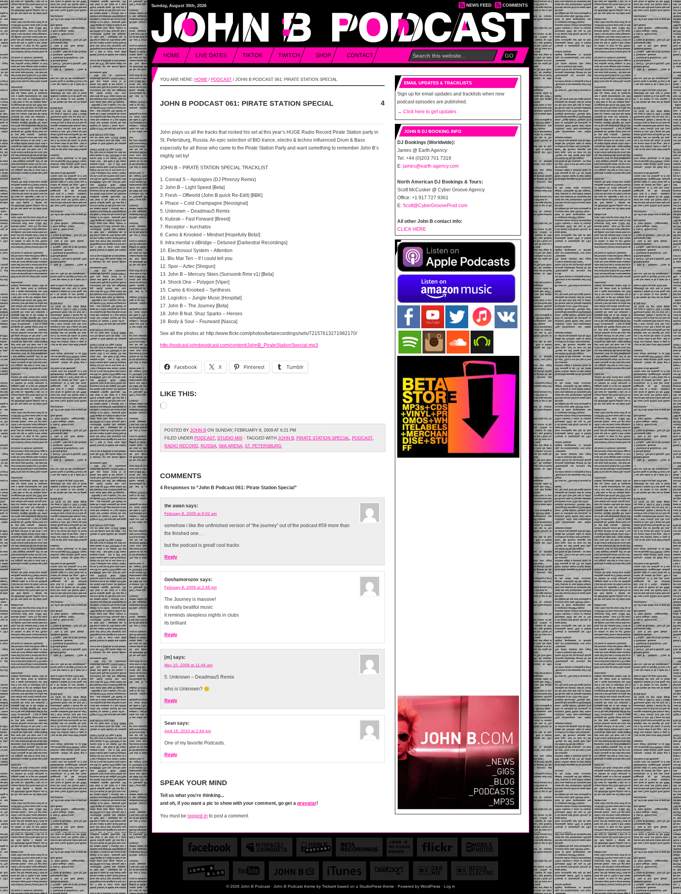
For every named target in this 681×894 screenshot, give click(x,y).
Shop (323, 55)
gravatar (306, 803)
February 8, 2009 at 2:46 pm (190, 587)
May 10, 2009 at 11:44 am (188, 665)
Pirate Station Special (323, 438)
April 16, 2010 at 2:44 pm (187, 731)
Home (171, 55)
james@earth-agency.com (431, 166)
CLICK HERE (411, 229)
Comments (515, 5)
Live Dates (211, 55)
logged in (198, 816)
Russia (208, 445)
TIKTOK (252, 55)
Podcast (221, 79)
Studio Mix (229, 438)
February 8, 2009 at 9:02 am (190, 513)
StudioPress (370, 886)
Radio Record (181, 445)
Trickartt (329, 886)
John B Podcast (340, 24)
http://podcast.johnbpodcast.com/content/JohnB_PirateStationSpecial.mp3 (239, 345)
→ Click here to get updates (426, 111)
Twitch (289, 55)
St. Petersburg (263, 445)
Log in (449, 886)
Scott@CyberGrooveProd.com (435, 205)
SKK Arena (230, 445)
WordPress (430, 886)
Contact (360, 55)
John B (198, 430)
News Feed (478, 5)
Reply (170, 557)
